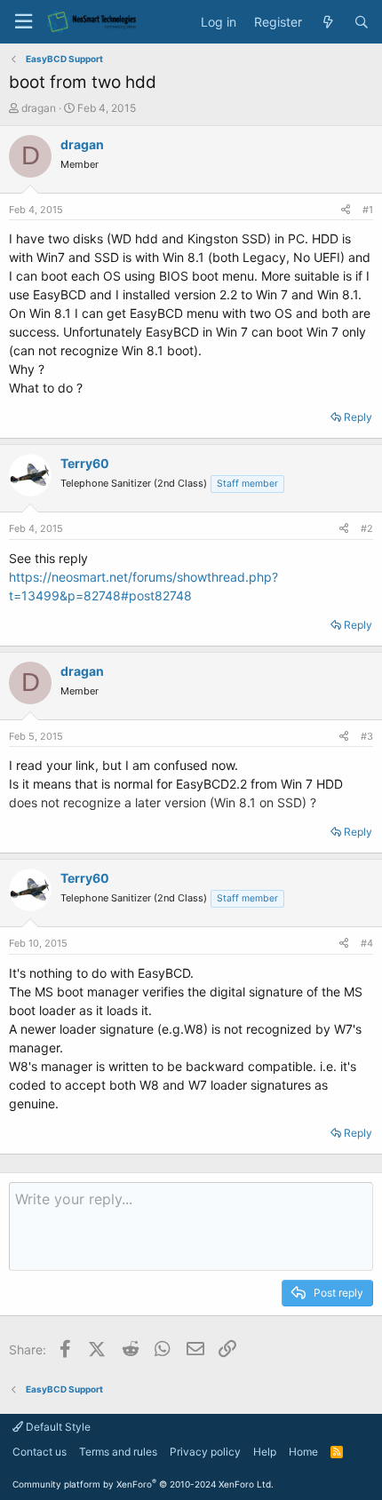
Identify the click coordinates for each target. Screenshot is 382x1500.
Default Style (57, 1426)
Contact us (39, 1451)
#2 (367, 528)
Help (264, 1451)
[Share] (345, 210)
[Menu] (23, 22)
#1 (367, 209)
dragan (38, 108)
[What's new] (328, 22)
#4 (367, 943)
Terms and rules (118, 1451)
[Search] (361, 22)
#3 (367, 736)
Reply (358, 417)
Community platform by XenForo (143, 1484)
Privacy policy (205, 1451)
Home (303, 1451)
